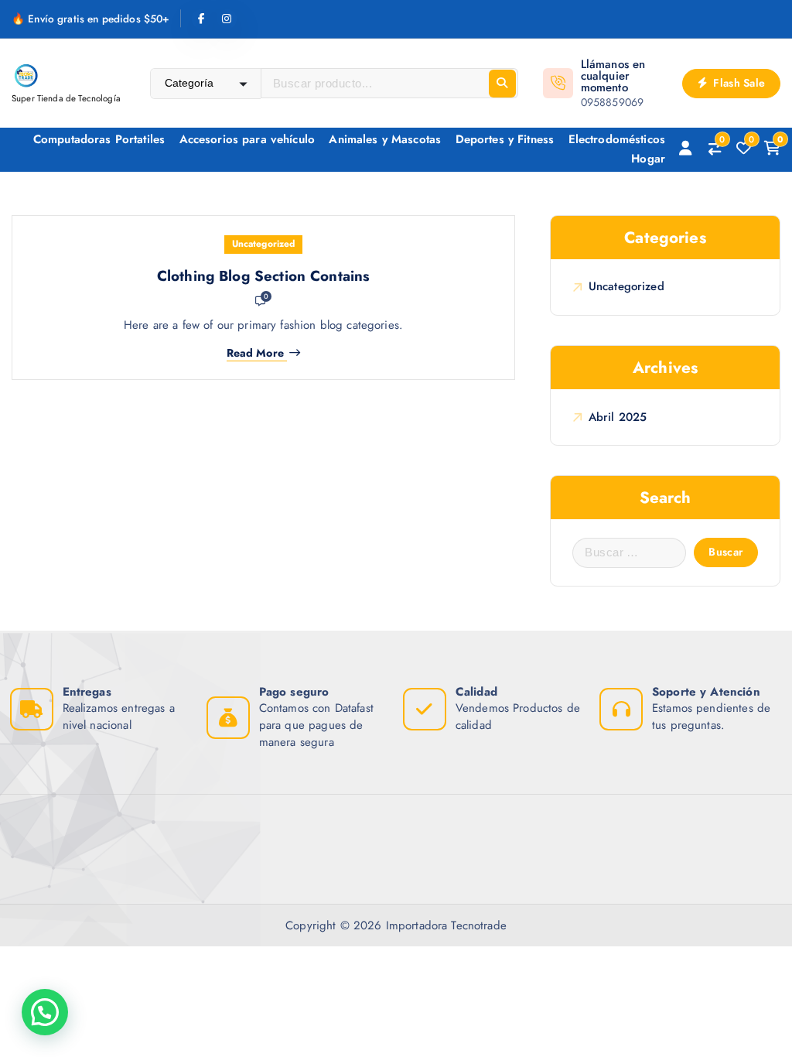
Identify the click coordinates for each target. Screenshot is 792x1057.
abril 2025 (618, 417)
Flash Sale (737, 83)
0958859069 (612, 102)
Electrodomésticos (617, 139)
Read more (255, 353)
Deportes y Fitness (505, 139)
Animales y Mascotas (385, 139)
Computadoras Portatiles (99, 139)
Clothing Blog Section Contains (263, 275)
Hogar (648, 158)
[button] (45, 1012)
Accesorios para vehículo (247, 139)
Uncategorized (263, 244)
